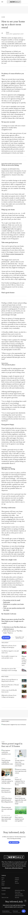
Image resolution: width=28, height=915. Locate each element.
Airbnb (12, 83)
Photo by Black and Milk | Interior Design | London (11, 163)
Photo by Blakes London (6, 467)
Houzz (7, 32)
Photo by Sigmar (4, 363)
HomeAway (17, 345)
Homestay (21, 95)
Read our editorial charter (14, 868)
